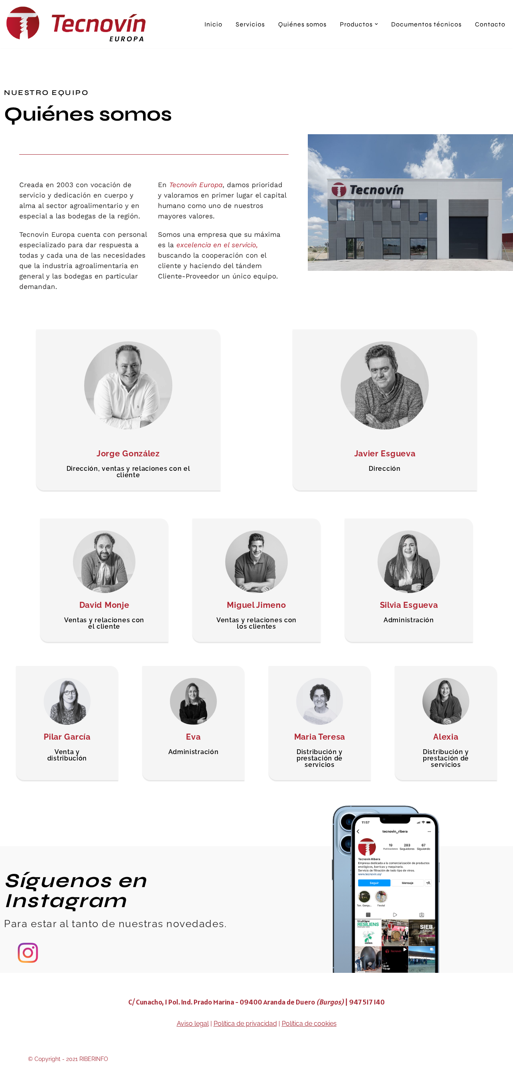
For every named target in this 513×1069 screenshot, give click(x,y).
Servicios (250, 24)
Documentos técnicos (426, 24)
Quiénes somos (302, 24)
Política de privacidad (245, 1023)
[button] (376, 24)
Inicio (213, 24)
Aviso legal (193, 1023)
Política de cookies (309, 1023)
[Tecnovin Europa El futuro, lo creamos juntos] (78, 24)
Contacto (490, 24)
